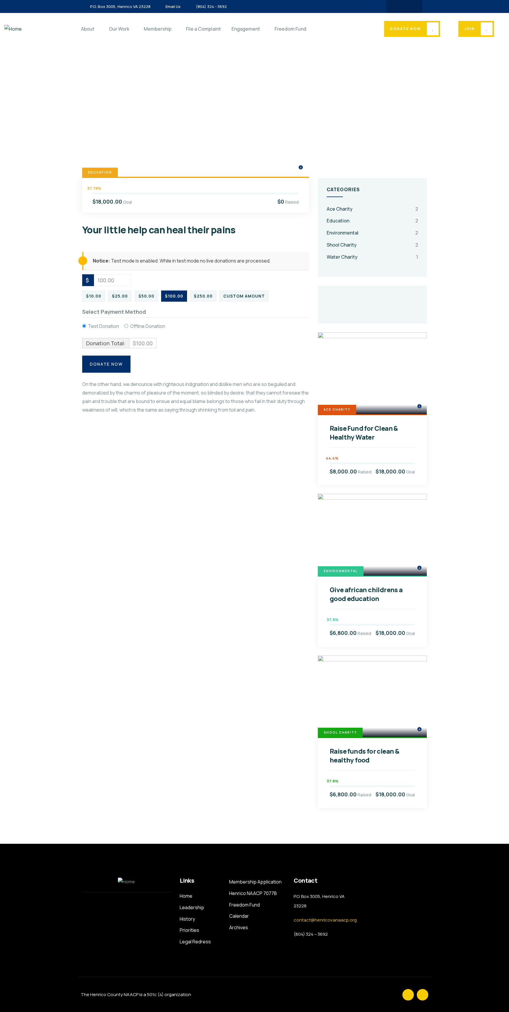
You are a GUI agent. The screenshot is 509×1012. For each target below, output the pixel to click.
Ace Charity (340, 209)
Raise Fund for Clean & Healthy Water (364, 433)
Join (469, 28)
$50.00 (146, 296)
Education (100, 172)
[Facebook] (398, 6)
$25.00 (120, 296)
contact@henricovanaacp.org (325, 920)
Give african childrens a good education (366, 594)
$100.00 (174, 296)
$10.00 (93, 296)
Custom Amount (244, 296)
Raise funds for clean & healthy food (364, 756)
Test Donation (103, 326)
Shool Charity (342, 245)
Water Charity (342, 257)
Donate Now (405, 28)
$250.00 (203, 296)
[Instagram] (410, 6)
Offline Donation (147, 326)
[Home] (13, 29)
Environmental (342, 233)
